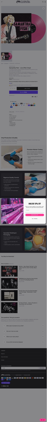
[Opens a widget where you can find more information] (42, 420)
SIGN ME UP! (34, 214)
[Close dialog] (44, 199)
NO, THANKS (34, 218)
